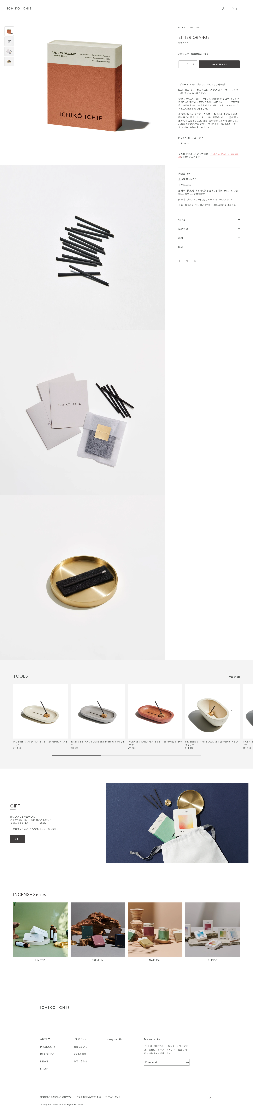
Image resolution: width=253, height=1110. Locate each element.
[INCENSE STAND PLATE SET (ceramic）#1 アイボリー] (40, 711)
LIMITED (40, 960)
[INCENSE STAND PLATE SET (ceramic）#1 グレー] (98, 711)
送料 (180, 237)
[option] (9, 31)
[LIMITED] (40, 929)
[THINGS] (212, 929)
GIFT (17, 839)
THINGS (212, 960)
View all (234, 676)
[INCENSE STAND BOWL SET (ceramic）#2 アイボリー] (212, 711)
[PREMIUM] (98, 929)
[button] (21, 711)
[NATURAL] (155, 929)
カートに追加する (219, 64)
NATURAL (155, 960)
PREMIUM (98, 960)
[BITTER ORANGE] (9, 31)
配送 (180, 246)
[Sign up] (187, 1062)
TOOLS (20, 676)
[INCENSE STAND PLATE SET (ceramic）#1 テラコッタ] (155, 711)
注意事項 (183, 228)
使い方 (182, 219)
